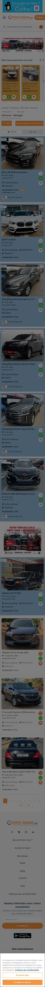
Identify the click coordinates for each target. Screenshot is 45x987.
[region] (22, 970)
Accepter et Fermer (22, 982)
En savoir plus (22, 975)
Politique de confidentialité (27, 970)
